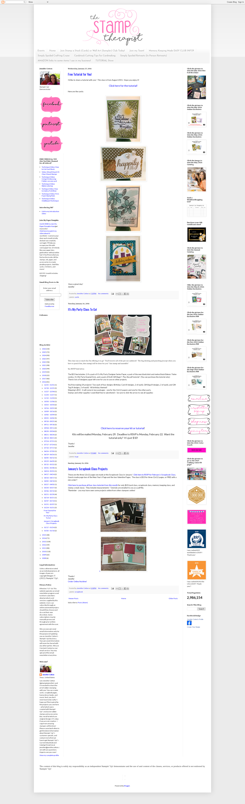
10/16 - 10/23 (49, 408)
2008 (44, 558)
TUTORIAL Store (104, 61)
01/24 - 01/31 (49, 507)
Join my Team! (137, 51)
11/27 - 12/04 (49, 391)
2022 (44, 362)
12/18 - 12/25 (49, 388)
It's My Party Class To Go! (82, 309)
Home (52, 51)
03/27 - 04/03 (49, 484)
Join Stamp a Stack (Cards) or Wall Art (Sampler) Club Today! (92, 51)
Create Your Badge (193, 627)
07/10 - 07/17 (49, 448)
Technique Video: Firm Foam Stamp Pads (50, 195)
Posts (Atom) (83, 602)
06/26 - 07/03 (49, 451)
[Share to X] (122, 293)
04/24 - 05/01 (49, 471)
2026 (44, 349)
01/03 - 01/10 (49, 531)
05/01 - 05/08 (49, 468)
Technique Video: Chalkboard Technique (50, 200)
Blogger (127, 786)
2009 (44, 555)
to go (76, 457)
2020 (44, 369)
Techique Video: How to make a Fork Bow (50, 190)
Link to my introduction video (50, 212)
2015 (44, 535)
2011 (44, 548)
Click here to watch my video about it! (48, 232)
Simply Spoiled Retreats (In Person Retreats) (143, 56)
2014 (44, 538)
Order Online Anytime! (77, 581)
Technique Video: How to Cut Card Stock (50, 168)
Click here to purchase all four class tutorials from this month (93, 485)
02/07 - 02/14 (49, 501)
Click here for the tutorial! (123, 85)
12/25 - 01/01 (49, 385)
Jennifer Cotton (48, 675)
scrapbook (79, 592)
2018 (44, 375)
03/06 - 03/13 (49, 491)
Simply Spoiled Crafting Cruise (53, 56)
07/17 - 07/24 (49, 444)
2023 (44, 359)
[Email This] (117, 293)
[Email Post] (112, 293)
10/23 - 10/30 (49, 405)
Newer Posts (73, 598)
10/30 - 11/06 (49, 401)
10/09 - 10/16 (49, 411)
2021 (44, 365)
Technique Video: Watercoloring (48, 185)
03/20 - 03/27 (49, 488)
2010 (44, 551)
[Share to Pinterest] (127, 293)
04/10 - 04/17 (49, 478)
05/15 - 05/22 (49, 464)
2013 (44, 541)
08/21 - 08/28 (49, 435)
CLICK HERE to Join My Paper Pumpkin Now (48, 225)
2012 (44, 545)
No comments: (103, 293)
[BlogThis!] (119, 293)
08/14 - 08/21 (49, 438)
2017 (44, 379)
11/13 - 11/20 (49, 398)
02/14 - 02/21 (49, 498)
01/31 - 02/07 (49, 504)
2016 (44, 382)
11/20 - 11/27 (49, 395)
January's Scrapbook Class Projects (88, 468)
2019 (44, 372)
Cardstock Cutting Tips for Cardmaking (94, 56)
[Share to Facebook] (125, 293)
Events (41, 51)
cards (77, 297)
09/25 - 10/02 (49, 418)
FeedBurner (49, 306)
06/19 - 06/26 (49, 454)
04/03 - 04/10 (49, 481)
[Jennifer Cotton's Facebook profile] (189, 624)
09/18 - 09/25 (49, 421)
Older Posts (173, 598)
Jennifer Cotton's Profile (195, 619)
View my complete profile (49, 755)
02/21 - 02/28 (49, 494)
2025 (44, 352)
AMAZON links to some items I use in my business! (64, 61)
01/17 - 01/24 (49, 527)
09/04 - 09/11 (49, 428)
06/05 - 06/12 (49, 458)
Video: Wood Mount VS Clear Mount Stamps (50, 173)
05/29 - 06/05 (49, 461)
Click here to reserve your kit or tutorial (122, 428)
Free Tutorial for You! (80, 74)
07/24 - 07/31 (49, 441)
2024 (44, 355)
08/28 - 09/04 (49, 431)
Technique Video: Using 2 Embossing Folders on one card (49, 179)
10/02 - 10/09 (49, 415)
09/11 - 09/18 (49, 424)
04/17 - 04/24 (49, 474)
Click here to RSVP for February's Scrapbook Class (154, 475)
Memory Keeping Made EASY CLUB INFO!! (171, 51)
